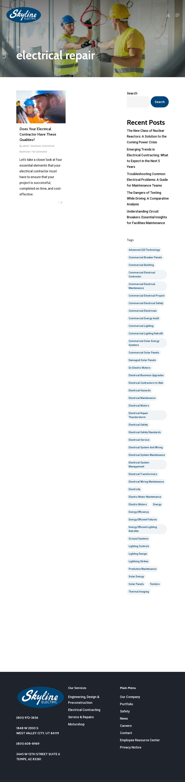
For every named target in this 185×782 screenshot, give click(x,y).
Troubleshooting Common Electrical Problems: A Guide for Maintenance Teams (147, 179)
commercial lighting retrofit (146, 333)
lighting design (138, 553)
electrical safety (138, 424)
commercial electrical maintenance (142, 286)
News (124, 718)
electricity (134, 489)
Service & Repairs (81, 717)
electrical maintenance (142, 398)
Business (36, 146)
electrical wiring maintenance (146, 481)
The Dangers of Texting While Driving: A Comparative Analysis (148, 198)
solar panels (136, 584)
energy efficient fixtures (143, 519)
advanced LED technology (144, 249)
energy (157, 504)
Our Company (130, 697)
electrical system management (139, 464)
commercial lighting (141, 325)
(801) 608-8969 (27, 744)
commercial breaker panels (145, 257)
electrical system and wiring (146, 447)
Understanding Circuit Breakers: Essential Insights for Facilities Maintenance (147, 217)
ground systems (139, 538)
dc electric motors (139, 367)
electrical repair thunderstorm (138, 415)
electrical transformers (143, 474)
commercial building (141, 265)
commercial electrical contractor (142, 274)
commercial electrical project (146, 295)
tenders (155, 584)
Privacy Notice (130, 747)
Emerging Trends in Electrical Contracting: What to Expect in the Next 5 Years (147, 158)
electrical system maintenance (147, 455)
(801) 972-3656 (27, 718)
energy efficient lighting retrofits (143, 529)
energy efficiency (139, 512)
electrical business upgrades (146, 375)
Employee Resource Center (140, 740)
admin (26, 146)
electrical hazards (140, 390)
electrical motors (139, 405)
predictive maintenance (142, 568)
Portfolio (126, 704)
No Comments (40, 152)
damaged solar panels (142, 360)
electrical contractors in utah (146, 382)
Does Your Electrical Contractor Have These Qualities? (38, 134)
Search (132, 93)
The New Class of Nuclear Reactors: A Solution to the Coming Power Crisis (147, 136)
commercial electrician (143, 310)
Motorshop (76, 724)
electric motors (138, 504)
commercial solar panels (144, 352)
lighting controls (139, 546)
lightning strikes (139, 561)
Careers (126, 726)
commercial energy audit (144, 318)
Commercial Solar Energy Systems (144, 343)
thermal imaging (139, 591)
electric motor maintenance (145, 496)
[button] (177, 15)
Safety (125, 711)
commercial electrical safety (146, 303)
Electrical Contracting (84, 710)
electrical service (139, 439)
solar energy (136, 576)
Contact (126, 733)
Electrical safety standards (145, 432)
